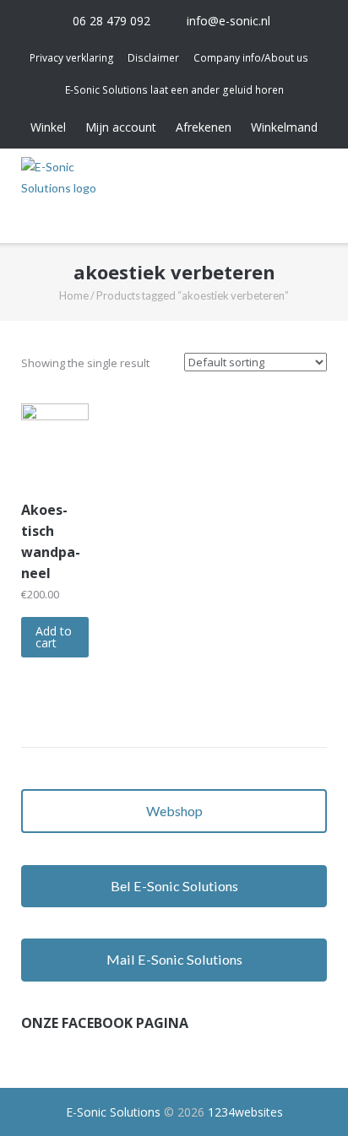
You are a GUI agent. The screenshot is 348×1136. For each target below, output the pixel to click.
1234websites (245, 1112)
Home (74, 295)
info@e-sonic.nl (228, 21)
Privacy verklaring (72, 58)
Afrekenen (203, 127)
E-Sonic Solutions (113, 1112)
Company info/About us (250, 58)
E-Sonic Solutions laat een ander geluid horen (174, 90)
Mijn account (120, 127)
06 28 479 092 (111, 21)
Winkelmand (284, 127)
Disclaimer (153, 58)
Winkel (48, 127)
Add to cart (53, 637)
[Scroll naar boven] (305, 1094)
